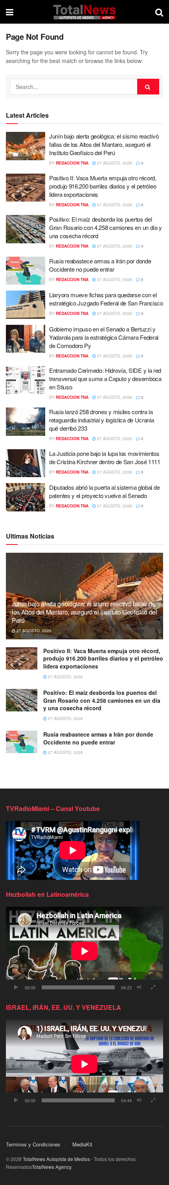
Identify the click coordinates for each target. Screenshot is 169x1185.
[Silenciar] (139, 987)
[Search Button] (159, 12)
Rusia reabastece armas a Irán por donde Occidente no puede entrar (100, 265)
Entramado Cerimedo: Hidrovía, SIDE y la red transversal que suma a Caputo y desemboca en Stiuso (105, 378)
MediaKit (82, 1144)
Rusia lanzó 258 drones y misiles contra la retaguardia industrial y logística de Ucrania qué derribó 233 (101, 419)
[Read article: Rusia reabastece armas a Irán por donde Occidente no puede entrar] (25, 271)
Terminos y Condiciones (33, 1144)
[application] (84, 951)
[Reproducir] (16, 987)
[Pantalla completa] (153, 987)
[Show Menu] (9, 12)
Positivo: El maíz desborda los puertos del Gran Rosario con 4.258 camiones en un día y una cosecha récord (105, 227)
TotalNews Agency (51, 1166)
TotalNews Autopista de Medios (56, 1158)
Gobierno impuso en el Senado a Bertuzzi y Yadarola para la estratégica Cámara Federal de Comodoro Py (103, 337)
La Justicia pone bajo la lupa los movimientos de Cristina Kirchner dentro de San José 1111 (104, 457)
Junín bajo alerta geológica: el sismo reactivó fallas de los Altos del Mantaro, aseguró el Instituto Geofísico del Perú (103, 144)
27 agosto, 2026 (114, 163)
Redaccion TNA (72, 163)
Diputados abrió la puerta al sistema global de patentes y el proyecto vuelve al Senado (104, 491)
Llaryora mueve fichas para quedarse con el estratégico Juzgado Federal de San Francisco (106, 299)
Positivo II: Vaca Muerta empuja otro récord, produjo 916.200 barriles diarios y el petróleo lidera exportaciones (102, 186)
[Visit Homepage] (84, 12)
